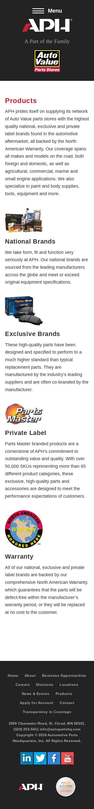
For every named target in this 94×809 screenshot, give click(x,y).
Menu (55, 11)
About (30, 675)
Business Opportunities (64, 675)
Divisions (44, 685)
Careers (23, 685)
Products (64, 694)
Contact (67, 703)
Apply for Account (36, 703)
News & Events (35, 694)
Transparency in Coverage (47, 712)
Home (13, 675)
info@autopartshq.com (60, 729)
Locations (69, 685)
